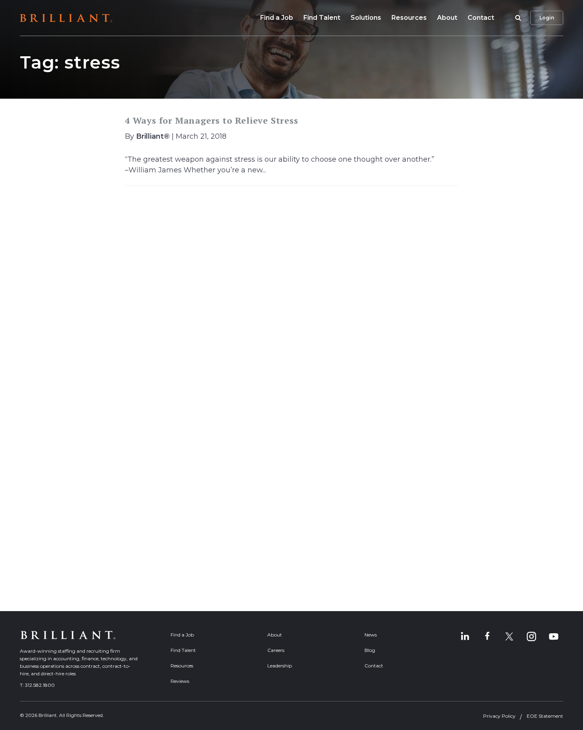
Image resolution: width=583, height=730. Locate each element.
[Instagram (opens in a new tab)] (531, 636)
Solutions (366, 17)
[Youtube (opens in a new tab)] (553, 636)
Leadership (279, 666)
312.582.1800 (40, 685)
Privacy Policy (499, 716)
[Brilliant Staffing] (66, 18)
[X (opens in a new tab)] (509, 636)
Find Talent (321, 17)
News (370, 635)
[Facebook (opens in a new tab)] (487, 636)
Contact (481, 17)
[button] (516, 18)
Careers (275, 650)
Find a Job (276, 17)
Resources (409, 17)
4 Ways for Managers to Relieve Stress (211, 120)
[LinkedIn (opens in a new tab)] (464, 636)
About (447, 17)
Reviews (180, 681)
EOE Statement (545, 716)
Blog (369, 650)
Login (546, 18)
